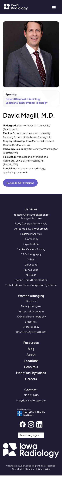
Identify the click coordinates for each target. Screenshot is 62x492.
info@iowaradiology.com (31, 400)
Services (31, 209)
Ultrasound (31, 264)
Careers (31, 379)
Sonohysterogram (31, 306)
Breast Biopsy (31, 326)
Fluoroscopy (31, 238)
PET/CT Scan (31, 269)
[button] (54, 7)
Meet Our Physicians (31, 373)
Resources (31, 342)
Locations (31, 361)
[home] (15, 7)
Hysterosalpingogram (31, 311)
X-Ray (31, 259)
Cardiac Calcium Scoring (31, 249)
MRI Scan (31, 274)
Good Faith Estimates (23, 469)
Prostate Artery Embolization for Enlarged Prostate (31, 216)
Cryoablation (31, 243)
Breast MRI (31, 321)
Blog (31, 349)
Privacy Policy (43, 469)
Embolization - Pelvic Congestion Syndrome (31, 285)
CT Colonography (31, 254)
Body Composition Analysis (31, 223)
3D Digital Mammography (31, 316)
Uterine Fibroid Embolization (31, 279)
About (31, 354)
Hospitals (31, 367)
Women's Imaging (31, 296)
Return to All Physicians (20, 182)
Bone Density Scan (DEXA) (31, 331)
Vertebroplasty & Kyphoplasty (31, 228)
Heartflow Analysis (31, 233)
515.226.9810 (31, 395)
